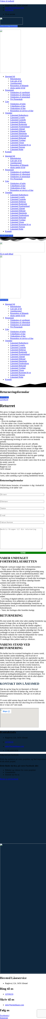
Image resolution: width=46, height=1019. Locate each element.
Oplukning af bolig (18, 104)
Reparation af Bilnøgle (19, 86)
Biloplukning (15, 79)
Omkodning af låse (18, 108)
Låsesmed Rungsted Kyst (20, 145)
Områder (8, 113)
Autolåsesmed (16, 83)
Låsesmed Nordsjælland (20, 127)
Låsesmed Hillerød (17, 131)
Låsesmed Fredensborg (19, 136)
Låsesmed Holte (16, 149)
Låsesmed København (19, 115)
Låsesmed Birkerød (18, 138)
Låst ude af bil (16, 81)
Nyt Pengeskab (16, 99)
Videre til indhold (7, 1)
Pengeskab (9, 90)
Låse (7, 101)
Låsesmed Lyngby (17, 117)
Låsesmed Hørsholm (18, 133)
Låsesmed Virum (17, 143)
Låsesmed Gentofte (18, 120)
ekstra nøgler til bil (17, 88)
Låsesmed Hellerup (18, 122)
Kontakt (8, 152)
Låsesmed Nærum (17, 147)
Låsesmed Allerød (17, 129)
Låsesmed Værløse (18, 140)
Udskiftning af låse (17, 106)
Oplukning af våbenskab (20, 95)
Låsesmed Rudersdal (18, 124)
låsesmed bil (10, 76)
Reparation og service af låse (21, 111)
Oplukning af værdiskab (20, 92)
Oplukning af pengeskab (20, 97)
